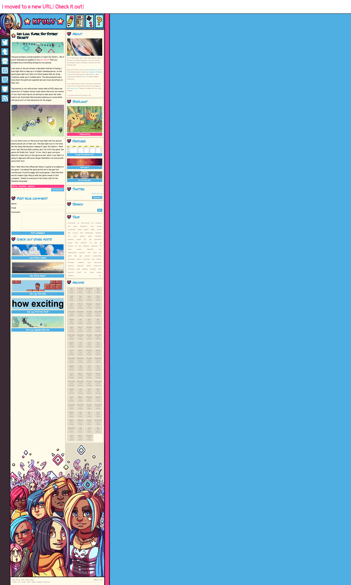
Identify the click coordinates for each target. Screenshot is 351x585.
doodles (75, 233)
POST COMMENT (38, 233)
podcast (87, 256)
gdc (85, 239)
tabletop (85, 269)
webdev (99, 272)
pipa (80, 256)
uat (85, 272)
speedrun (71, 266)
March (80, 306)
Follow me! (97, 197)
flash (81, 233)
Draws (18, 580)
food (75, 236)
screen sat (86, 259)
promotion (71, 259)
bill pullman (83, 226)
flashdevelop (89, 233)
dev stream (45, 60)
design (93, 230)
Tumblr (23, 582)
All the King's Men (84, 180)
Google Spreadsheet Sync (84, 155)
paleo (95, 253)
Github (34, 582)
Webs (22, 580)
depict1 (86, 230)
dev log (14, 186)
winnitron (71, 276)
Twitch (29, 582)
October (89, 314)
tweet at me (74, 88)
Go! (99, 210)
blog (92, 226)
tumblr (79, 272)
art (92, 223)
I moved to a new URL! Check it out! (43, 6)
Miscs (32, 580)
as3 (69, 226)
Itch (19, 582)
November (80, 314)
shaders (99, 259)
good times (97, 239)
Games (27, 580)
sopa (89, 262)
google (70, 243)
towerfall (71, 272)
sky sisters (22, 186)
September (89, 290)
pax (100, 253)
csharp (79, 230)
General (40, 190)
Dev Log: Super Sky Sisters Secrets (37, 35)
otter (89, 253)
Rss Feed (47, 582)
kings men (94, 246)
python (79, 259)
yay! (100, 276)
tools (99, 269)
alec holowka (85, 223)
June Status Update (37, 258)
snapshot (81, 262)
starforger (80, 266)
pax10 (69, 256)
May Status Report (38, 276)
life (100, 246)
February (80, 290)
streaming (71, 269)
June (89, 298)
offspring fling (72, 253)
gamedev (31, 186)
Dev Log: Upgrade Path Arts (37, 330)
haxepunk (84, 243)
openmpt (82, 253)
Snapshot (92, 72)
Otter (83, 77)
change (99, 226)
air (78, 223)
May (98, 290)
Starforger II (84, 167)
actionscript (72, 223)
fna (69, 236)
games (92, 74)
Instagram (39, 582)
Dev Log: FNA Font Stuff (37, 312)
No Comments (57, 190)
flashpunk (98, 233)
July (71, 290)
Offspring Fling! (84, 134)
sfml (93, 259)
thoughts (93, 269)
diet (69, 233)
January (98, 306)
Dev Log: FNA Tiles (38, 294)
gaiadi (90, 236)
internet (70, 246)
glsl (90, 239)
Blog (13, 580)
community (71, 230)
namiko (79, 249)
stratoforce (97, 266)
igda (95, 243)
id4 (91, 243)
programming (97, 256)
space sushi (97, 262)
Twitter (78, 188)
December (71, 314)
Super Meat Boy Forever (93, 70)
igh (100, 243)
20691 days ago (97, 194)
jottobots (86, 246)
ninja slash (90, 249)
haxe (76, 243)
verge (91, 272)
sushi (78, 269)
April (71, 298)
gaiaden (82, 236)
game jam (98, 236)
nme (100, 249)
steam (89, 266)
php (75, 256)
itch (80, 246)
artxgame (98, 223)
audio (75, 226)
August (71, 321)
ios (76, 246)
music (70, 249)
